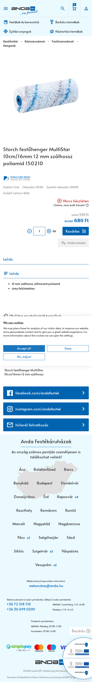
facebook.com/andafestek (37, 392)
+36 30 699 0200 (21, 609)
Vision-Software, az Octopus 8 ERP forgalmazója (58, 677)
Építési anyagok (20, 31)
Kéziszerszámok (35, 41)
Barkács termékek (67, 22)
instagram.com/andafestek (38, 408)
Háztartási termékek (69, 31)
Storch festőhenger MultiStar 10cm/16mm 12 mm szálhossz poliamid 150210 (23, 372)
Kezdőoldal (10, 41)
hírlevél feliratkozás (31, 424)
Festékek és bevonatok (24, 22)
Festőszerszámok (63, 41)
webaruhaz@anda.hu (46, 585)
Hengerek (9, 46)
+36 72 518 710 (19, 604)
